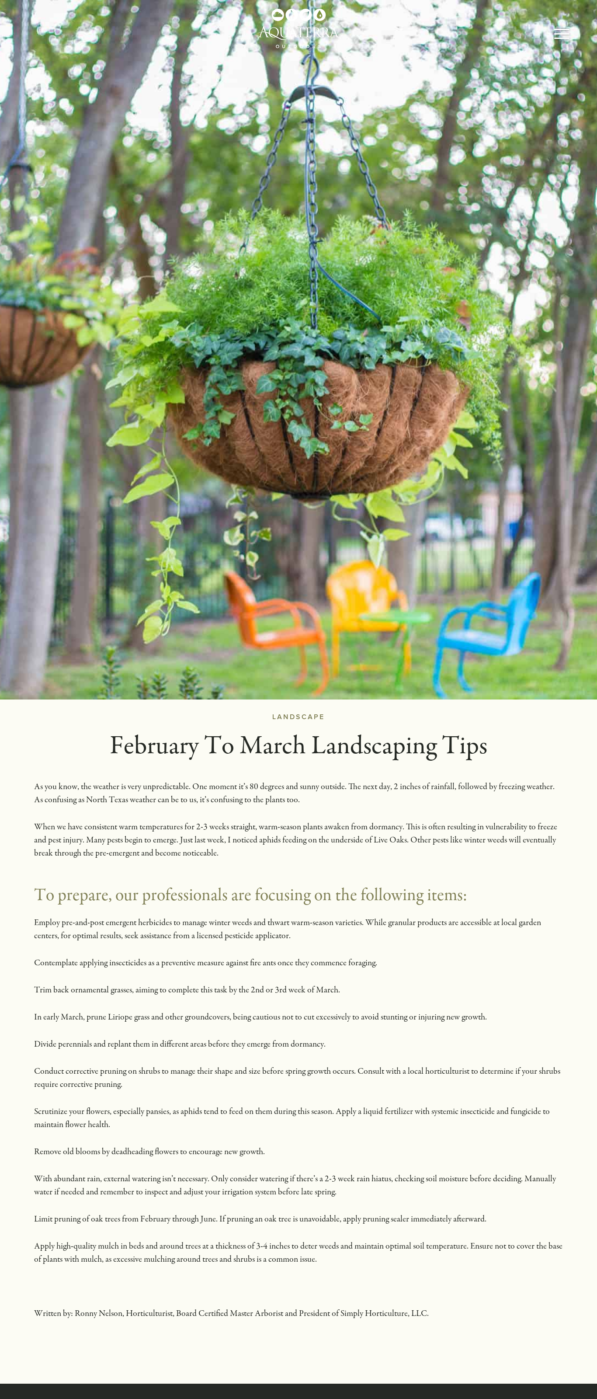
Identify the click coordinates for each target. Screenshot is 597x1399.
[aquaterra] (298, 28)
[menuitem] (561, 35)
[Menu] (561, 35)
